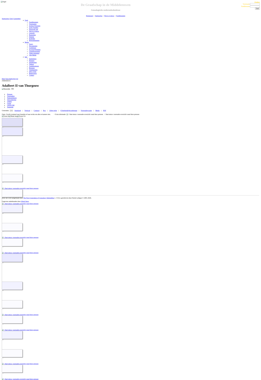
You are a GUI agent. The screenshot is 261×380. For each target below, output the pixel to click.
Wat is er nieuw (109, 16)
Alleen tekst (53, 110)
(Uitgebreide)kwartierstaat (68, 110)
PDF (104, 110)
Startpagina (98, 16)
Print (3, 79)
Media (27, 42)
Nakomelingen (12, 98)
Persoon (9, 94)
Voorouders (11, 96)
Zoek (11, 19)
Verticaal (27, 110)
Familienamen (120, 16)
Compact (36, 110)
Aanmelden (17, 19)
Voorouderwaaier (86, 110)
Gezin (9, 103)
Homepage (89, 16)
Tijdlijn (9, 101)
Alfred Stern (25, 201)
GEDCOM (10, 105)
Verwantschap (11, 100)
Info (26, 57)
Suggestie (10, 107)
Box (44, 110)
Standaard (17, 110)
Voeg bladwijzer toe (11, 79)
